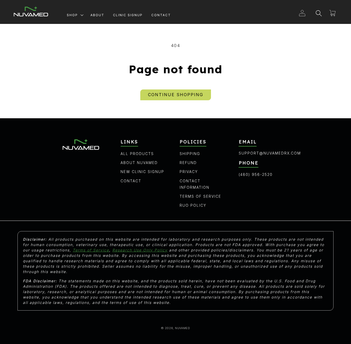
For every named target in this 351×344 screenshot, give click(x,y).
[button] (74, 14)
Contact (131, 181)
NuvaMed (182, 328)
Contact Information (194, 184)
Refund (188, 162)
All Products (137, 153)
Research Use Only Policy (140, 250)
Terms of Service (200, 196)
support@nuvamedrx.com (270, 153)
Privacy (189, 171)
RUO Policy (193, 205)
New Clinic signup (142, 171)
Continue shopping (175, 94)
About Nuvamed (139, 162)
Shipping (190, 153)
